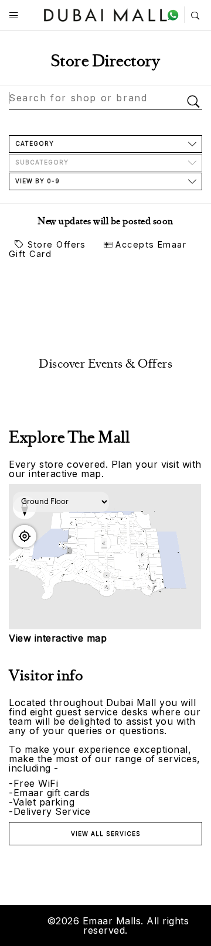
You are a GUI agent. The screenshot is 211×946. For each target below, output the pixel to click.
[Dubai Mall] (106, 13)
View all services (106, 833)
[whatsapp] (175, 14)
